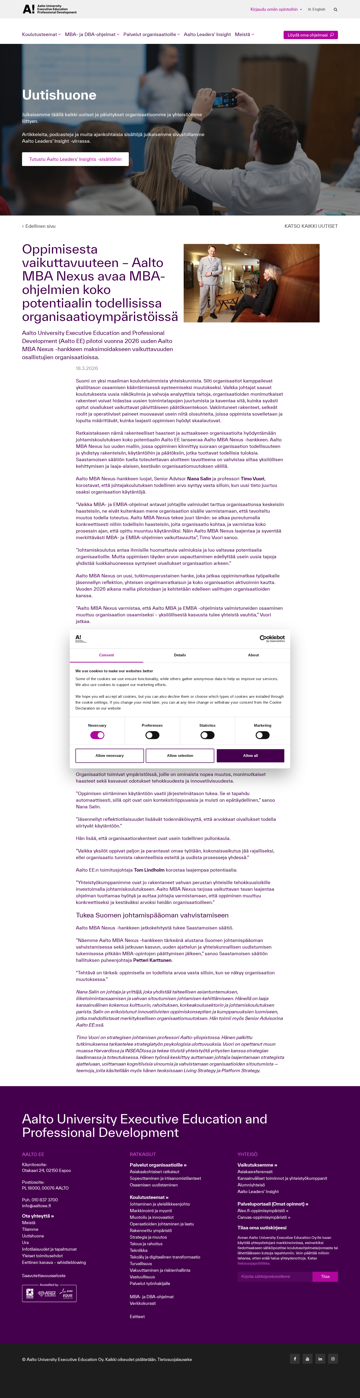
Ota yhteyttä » (38, 1216)
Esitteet (137, 1316)
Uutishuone (33, 1235)
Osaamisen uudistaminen (154, 1184)
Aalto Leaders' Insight (207, 34)
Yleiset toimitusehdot (42, 1255)
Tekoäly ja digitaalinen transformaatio (165, 1257)
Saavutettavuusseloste (44, 1275)
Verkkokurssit (143, 1303)
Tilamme (30, 1229)
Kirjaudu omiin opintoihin (275, 9)
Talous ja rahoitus (146, 1243)
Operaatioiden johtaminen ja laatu (162, 1223)
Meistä (28, 1222)
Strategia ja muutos (148, 1237)
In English (316, 9)
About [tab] (253, 655)
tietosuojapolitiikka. (254, 1263)
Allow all (250, 755)
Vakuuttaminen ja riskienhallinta (160, 1270)
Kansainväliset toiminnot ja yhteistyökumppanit (282, 1178)
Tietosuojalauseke (174, 1359)
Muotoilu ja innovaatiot (152, 1217)
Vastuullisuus (142, 1276)
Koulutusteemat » (149, 1197)
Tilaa (325, 1276)
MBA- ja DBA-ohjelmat (152, 1296)
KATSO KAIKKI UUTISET (311, 226)
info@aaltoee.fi (36, 1205)
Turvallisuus (141, 1263)
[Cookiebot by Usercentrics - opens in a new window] (263, 639)
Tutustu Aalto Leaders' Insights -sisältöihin (75, 159)
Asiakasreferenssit (255, 1171)
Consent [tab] (106, 655)
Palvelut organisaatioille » (158, 1165)
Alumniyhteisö (251, 1184)
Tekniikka (138, 1250)
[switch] (152, 735)
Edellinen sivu (40, 226)
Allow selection (180, 755)
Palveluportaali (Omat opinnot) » (273, 1204)
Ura (25, 1242)
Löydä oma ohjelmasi (308, 35)
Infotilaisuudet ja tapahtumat (49, 1249)
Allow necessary (110, 755)
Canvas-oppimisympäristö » (264, 1217)
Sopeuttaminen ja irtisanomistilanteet (165, 1178)
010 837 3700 (45, 1199)
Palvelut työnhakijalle (150, 1283)
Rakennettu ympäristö (151, 1230)
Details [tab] (180, 655)
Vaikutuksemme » (257, 1165)
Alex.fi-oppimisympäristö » (263, 1210)
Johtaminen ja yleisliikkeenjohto (160, 1204)
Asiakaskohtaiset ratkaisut (154, 1171)
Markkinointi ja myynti (151, 1210)
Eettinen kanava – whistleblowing (54, 1262)
